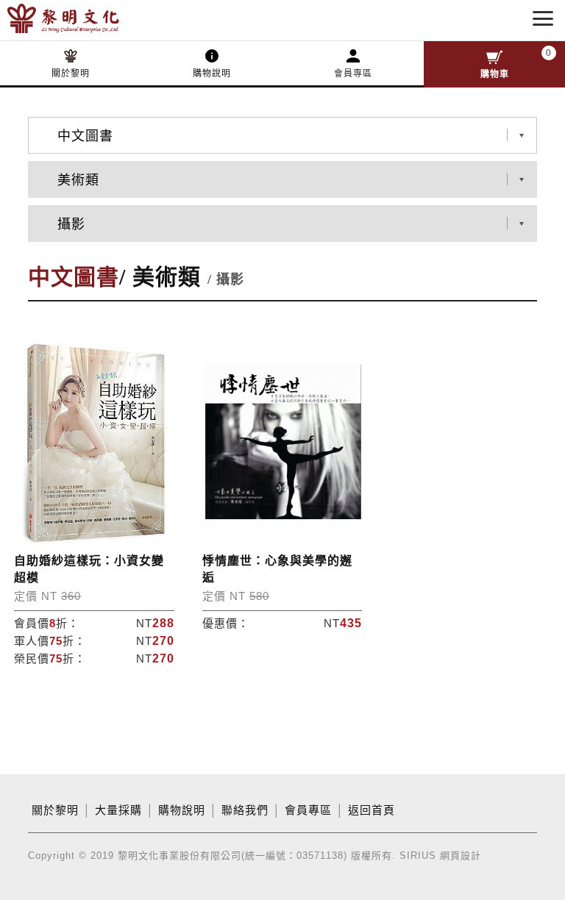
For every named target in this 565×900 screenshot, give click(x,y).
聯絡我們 (245, 810)
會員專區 (353, 73)
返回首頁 (371, 810)
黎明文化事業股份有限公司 (86, 18)
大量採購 (118, 810)
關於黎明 (70, 73)
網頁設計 (460, 855)
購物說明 (212, 73)
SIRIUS (417, 855)
